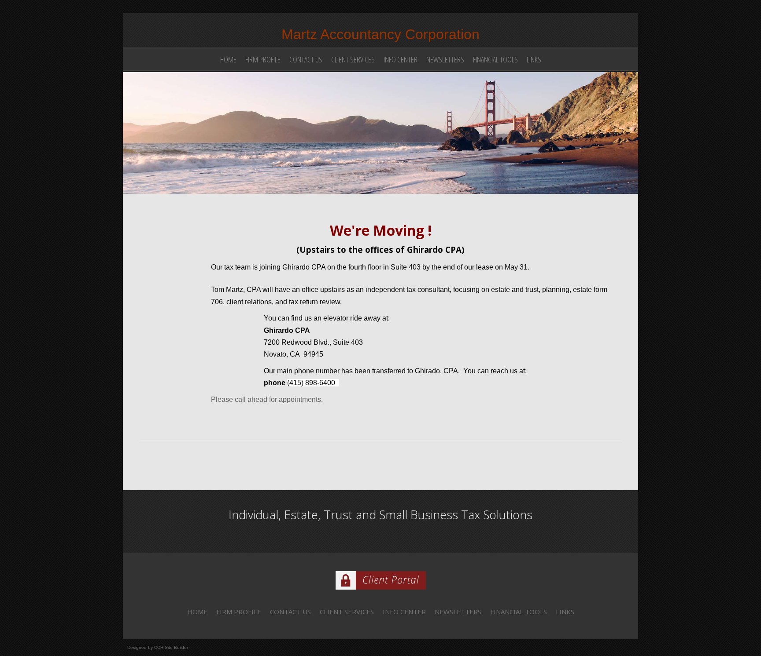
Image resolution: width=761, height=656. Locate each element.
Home (228, 59)
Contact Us (305, 59)
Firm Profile (263, 59)
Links (534, 59)
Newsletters (445, 59)
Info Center (400, 59)
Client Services (353, 59)
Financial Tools (495, 59)
